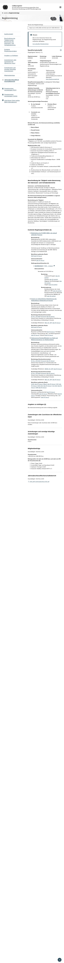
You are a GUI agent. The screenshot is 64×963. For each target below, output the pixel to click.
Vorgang (43, 316)
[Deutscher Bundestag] (6, 7)
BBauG (45, 384)
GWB (36, 387)
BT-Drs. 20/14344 (35, 361)
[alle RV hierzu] (38, 256)
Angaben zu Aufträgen (11, 55)
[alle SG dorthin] (53, 279)
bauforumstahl (8, 34)
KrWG (32, 384)
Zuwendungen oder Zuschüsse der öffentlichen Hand (10, 61)
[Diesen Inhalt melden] (54, 266)
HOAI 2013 (40, 386)
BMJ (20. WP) (48, 322)
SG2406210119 (38, 266)
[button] (60, 7)
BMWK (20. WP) (49, 369)
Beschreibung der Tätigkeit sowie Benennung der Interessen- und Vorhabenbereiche (10, 42)
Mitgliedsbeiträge (9, 75)
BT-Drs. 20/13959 (35, 316)
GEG (57, 384)
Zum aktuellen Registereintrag (40, 44)
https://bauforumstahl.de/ (52, 79)
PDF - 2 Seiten (48, 266)
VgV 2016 (54, 386)
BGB (32, 256)
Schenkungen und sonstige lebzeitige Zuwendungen (10, 69)
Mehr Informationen (10, 102)
